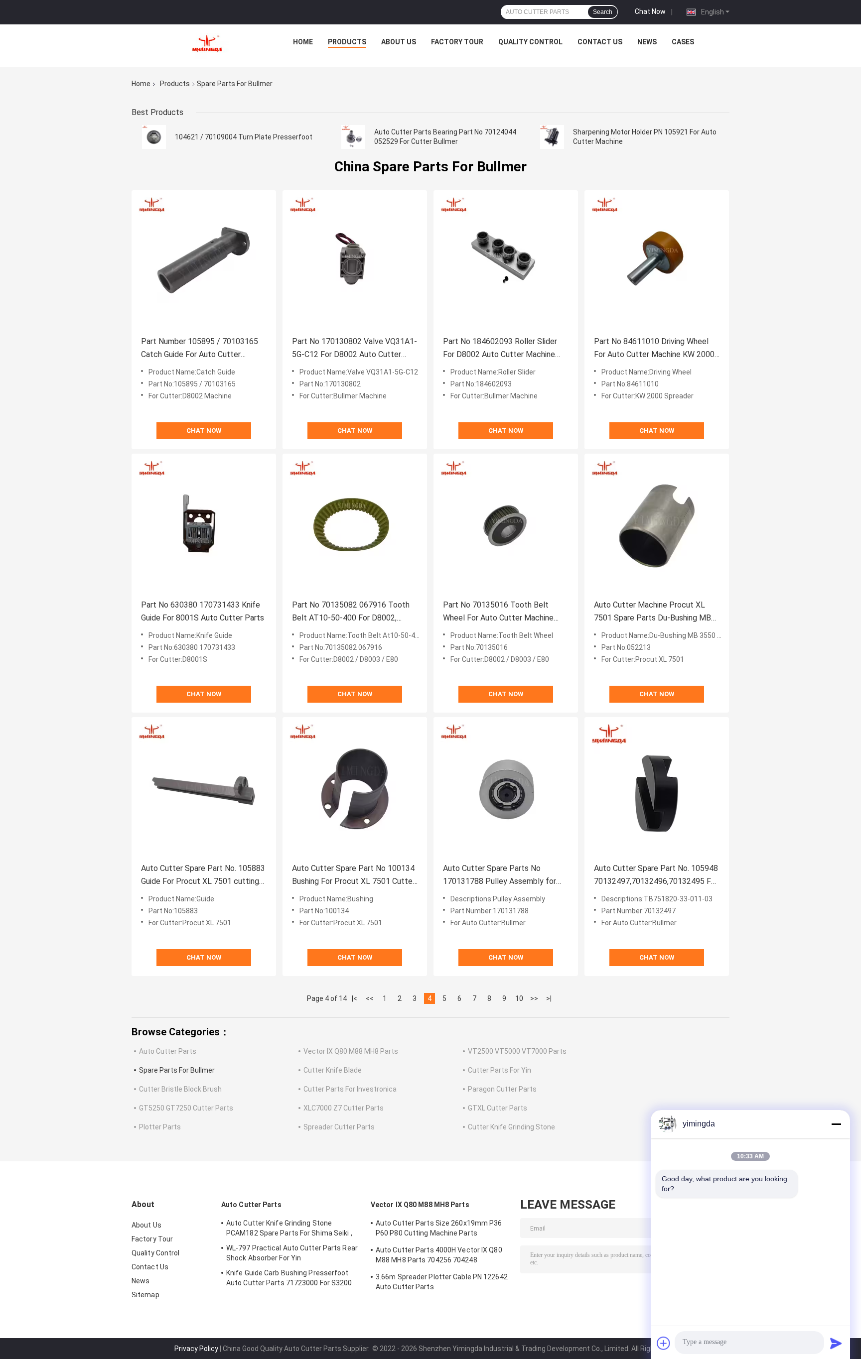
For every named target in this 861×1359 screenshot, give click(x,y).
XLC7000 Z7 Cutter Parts (343, 1108)
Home (303, 42)
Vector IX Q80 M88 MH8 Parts (350, 1051)
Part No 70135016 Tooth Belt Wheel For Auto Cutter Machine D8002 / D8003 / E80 (498, 612)
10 (519, 998)
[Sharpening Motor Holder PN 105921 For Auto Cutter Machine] (552, 137)
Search (602, 11)
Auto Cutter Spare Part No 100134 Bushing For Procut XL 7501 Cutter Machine (353, 876)
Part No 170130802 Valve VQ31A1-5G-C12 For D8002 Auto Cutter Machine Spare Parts (354, 349)
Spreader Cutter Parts (339, 1127)
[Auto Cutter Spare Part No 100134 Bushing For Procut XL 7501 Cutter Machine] (355, 789)
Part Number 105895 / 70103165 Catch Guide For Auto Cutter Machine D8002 (199, 349)
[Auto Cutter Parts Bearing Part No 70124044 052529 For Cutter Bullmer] (353, 137)
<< (370, 998)
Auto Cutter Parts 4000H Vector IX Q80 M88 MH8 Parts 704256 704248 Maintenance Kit (439, 1256)
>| (549, 998)
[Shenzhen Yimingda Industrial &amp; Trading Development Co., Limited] (207, 44)
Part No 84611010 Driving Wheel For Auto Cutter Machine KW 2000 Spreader (654, 349)
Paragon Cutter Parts (502, 1089)
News (647, 42)
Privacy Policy (196, 1349)
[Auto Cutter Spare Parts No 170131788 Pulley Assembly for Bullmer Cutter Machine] (506, 789)
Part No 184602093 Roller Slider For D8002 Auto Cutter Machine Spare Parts (500, 349)
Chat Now (650, 11)
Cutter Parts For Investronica (350, 1089)
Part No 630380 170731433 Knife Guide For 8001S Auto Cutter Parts (202, 611)
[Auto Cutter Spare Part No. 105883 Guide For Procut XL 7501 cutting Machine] (204, 789)
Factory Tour (457, 42)
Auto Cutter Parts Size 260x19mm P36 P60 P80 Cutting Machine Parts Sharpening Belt (439, 1229)
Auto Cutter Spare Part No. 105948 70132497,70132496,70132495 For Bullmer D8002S (656, 876)
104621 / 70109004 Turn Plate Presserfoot (243, 137)
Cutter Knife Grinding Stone (511, 1127)
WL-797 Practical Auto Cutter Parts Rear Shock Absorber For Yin (292, 1253)
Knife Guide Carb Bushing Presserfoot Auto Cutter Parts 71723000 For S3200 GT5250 (289, 1279)
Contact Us (599, 42)
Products (347, 42)
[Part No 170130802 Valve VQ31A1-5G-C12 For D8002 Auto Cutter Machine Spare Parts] (355, 262)
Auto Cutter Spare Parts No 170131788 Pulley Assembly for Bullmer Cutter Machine (499, 876)
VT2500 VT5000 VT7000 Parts (517, 1051)
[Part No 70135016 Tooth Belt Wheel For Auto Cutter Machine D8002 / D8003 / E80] (506, 526)
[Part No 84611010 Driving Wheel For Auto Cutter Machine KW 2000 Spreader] (656, 262)
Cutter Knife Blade (332, 1070)
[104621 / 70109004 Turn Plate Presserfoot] (154, 137)
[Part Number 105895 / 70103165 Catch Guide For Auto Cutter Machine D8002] (204, 262)
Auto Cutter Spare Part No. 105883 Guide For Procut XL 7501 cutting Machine (203, 876)
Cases (683, 42)
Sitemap (145, 1295)
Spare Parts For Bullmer (177, 1070)
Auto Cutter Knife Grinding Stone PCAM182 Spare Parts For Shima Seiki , (289, 1228)
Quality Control (530, 42)
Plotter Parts (160, 1127)
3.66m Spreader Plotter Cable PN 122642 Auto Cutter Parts (442, 1282)
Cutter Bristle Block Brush (180, 1089)
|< (354, 998)
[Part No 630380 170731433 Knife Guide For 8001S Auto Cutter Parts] (204, 526)
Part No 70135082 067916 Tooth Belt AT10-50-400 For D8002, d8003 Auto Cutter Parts (351, 612)
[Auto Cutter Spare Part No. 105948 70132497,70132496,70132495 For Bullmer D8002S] (656, 789)
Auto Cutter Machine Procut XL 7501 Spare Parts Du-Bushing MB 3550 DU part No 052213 (652, 612)
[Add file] (664, 1343)
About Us (398, 42)
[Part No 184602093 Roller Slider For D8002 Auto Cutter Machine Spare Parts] (506, 262)
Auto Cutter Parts (167, 1051)
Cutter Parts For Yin (499, 1070)
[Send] (836, 1343)
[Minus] (836, 1124)
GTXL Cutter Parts (497, 1108)
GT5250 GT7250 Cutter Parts (186, 1108)
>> (534, 998)
